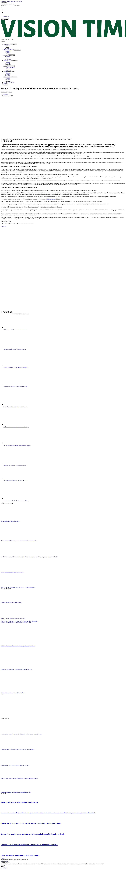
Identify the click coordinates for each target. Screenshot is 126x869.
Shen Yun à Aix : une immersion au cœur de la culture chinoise (15, 765)
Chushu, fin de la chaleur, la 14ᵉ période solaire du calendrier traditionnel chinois (19, 540)
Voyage (8, 63)
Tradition (8, 53)
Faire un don (6, 16)
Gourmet (8, 64)
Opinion (8, 81)
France (8, 45)
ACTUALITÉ (7, 44)
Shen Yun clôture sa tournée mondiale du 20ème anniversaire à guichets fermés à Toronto (21, 734)
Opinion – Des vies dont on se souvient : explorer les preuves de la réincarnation (19, 621)
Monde (8, 48)
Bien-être (8, 68)
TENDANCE (7, 77)
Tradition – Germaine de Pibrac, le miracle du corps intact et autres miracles (18, 646)
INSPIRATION (7, 60)
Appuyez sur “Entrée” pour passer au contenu (11, 1)
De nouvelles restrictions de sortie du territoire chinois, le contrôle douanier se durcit (32, 834)
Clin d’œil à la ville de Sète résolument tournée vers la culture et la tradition (18, 587)
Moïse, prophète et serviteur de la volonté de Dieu (12, 572)
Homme (8, 73)
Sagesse (8, 52)
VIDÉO (5, 83)
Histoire (8, 51)
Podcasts (6, 85)
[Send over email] (11, 141)
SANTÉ (5, 66)
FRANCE (6, 55)
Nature (8, 75)
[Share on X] (4, 141)
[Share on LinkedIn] (9, 141)
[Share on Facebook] (2, 141)
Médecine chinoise (10, 67)
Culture (8, 58)
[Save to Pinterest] (6, 141)
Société (8, 78)
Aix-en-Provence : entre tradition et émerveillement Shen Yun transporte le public (19, 778)
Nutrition (8, 70)
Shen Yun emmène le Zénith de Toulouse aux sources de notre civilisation (17, 749)
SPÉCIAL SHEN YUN (9, 82)
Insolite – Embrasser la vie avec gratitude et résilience (13, 692)
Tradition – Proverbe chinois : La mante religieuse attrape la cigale (16, 622)
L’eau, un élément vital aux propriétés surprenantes (20, 855)
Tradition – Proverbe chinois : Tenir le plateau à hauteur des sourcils (16, 669)
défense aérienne (51, 199)
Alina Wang (5, 94)
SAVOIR (6, 71)
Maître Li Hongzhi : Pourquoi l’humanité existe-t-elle (13, 618)
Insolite (8, 62)
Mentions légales (4, 861)
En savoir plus (4, 867)
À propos (3, 858)
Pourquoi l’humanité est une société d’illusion (11, 602)
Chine (7, 47)
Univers (8, 74)
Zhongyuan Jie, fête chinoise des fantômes (10, 521)
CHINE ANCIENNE (8, 49)
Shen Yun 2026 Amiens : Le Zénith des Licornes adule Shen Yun (15, 792)
